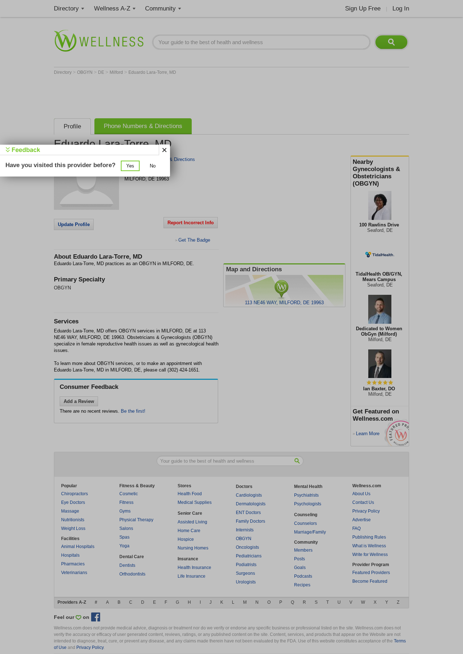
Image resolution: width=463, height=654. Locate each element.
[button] (130, 166)
